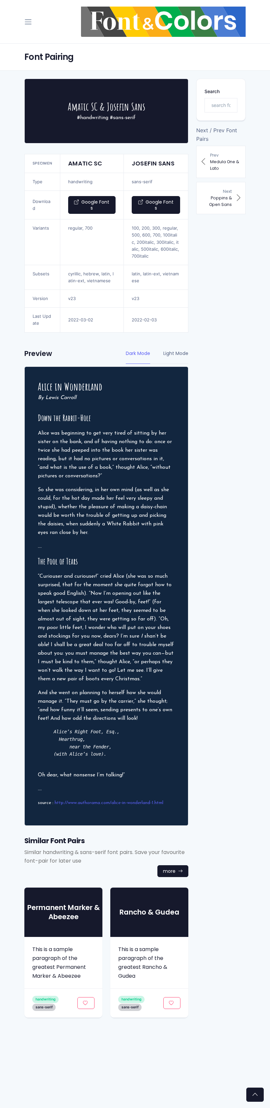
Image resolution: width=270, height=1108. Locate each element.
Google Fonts (94, 205)
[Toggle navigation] (28, 22)
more (170, 871)
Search (212, 91)
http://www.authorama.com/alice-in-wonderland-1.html (109, 802)
